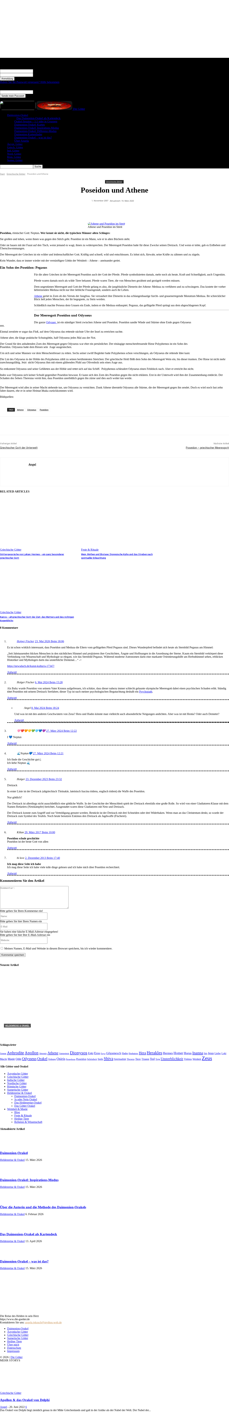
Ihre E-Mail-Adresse (44, 91)
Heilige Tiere (14, 1341)
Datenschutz (14, 1347)
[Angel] (14, 471)
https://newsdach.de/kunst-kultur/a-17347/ (30, 666)
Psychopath (145, 691)
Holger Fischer (25, 641)
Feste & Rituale (90, 549)
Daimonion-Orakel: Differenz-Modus (35, 131)
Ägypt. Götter (15, 144)
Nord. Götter (14, 153)
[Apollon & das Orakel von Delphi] (29, 1389)
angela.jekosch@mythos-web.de (43, 1322)
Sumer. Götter (15, 160)
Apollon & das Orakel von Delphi (25, 1400)
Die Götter (17, 1357)
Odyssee (51, 322)
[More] (160, 210)
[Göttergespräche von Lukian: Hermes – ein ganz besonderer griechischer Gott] (38, 524)
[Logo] (18, 108)
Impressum (13, 1351)
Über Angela (21, 140)
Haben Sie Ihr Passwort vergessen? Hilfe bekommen (29, 82)
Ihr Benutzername (43, 70)
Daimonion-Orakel (17, 115)
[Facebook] (95, 210)
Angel (32, 464)
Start (2, 173)
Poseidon (44, 409)
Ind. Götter (13, 150)
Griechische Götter (16, 173)
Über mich (13, 1344)
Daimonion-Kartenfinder (28, 134)
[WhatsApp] (121, 210)
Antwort (12, 672)
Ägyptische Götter (17, 1331)
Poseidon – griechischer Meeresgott (207, 447)
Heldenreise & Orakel (17, 1025)
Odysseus (31, 409)
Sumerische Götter (17, 1338)
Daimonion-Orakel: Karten (29, 124)
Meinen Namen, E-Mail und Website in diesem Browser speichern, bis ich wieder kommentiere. (58, 948)
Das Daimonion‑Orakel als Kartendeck (38, 118)
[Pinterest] (108, 210)
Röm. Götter (14, 157)
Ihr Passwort (40, 74)
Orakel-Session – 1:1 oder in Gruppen (35, 121)
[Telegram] (134, 210)
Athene (38, 296)
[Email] (147, 210)
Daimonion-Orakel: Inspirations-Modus (36, 127)
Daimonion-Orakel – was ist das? (33, 137)
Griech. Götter (15, 147)
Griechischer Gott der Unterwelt (19, 447)
